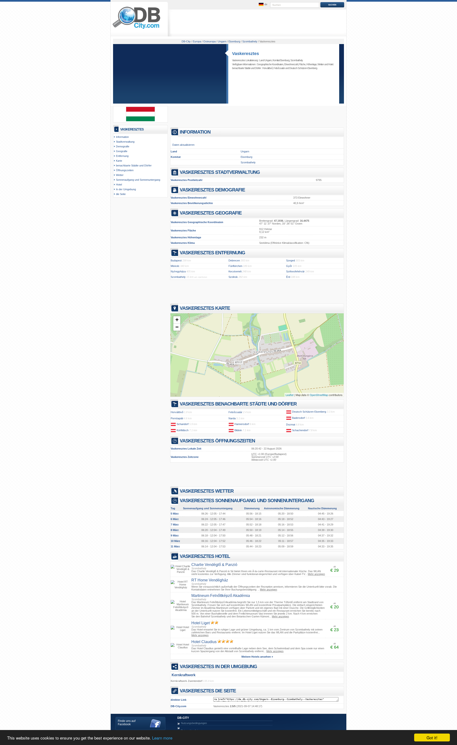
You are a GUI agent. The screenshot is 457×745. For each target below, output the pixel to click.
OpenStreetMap (319, 395)
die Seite (121, 194)
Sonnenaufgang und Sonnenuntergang (138, 179)
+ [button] (177, 320)
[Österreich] (288, 411)
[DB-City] (136, 28)
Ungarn (245, 151)
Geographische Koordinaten (270, 64)
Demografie (122, 146)
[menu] (262, 4)
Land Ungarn (265, 60)
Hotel (330, 64)
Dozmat (290, 424)
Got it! (432, 737)
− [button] (177, 327)
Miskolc (175, 266)
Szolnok (233, 276)
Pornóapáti (177, 418)
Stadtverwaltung (125, 141)
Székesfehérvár (295, 271)
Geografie (121, 151)
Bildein (238, 430)
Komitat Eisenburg (281, 60)
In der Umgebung (126, 189)
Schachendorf (300, 430)
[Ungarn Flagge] (140, 120)
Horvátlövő (267, 68)
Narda (232, 418)
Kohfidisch (183, 430)
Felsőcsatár (279, 68)
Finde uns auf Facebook (126, 722)
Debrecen (234, 260)
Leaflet (289, 395)
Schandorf (183, 424)
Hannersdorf (241, 424)
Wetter (321, 64)
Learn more (162, 738)
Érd (288, 276)
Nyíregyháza (178, 271)
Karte (119, 160)
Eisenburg (246, 156)
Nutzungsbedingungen (194, 723)
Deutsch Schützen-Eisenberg (303, 68)
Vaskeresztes (245, 53)
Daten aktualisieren (183, 144)
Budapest (176, 260)
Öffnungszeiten (125, 170)
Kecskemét (235, 271)
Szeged (290, 260)
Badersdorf (298, 417)
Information (122, 136)
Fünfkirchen (235, 266)
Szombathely (296, 60)
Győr (289, 266)
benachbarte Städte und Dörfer (134, 165)
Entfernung (122, 156)
